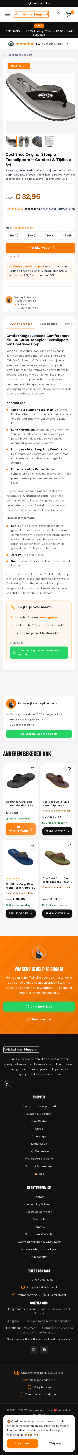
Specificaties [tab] (48, 324)
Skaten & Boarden (39, 1114)
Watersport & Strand (39, 1158)
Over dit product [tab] (21, 324)
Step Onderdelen (39, 1151)
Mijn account (39, 1257)
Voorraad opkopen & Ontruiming (39, 1242)
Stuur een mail (41, 1019)
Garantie (39, 1227)
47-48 (67, 235)
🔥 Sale (39, 1173)
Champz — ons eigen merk (39, 1106)
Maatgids (39, 1219)
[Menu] (7, 14)
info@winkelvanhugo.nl (42, 1287)
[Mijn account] (60, 14)
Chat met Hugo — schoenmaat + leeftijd (38, 652)
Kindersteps (39, 1143)
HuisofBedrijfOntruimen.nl (39, 1330)
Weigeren (55, 1443)
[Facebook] (44, 1350)
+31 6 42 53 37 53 (42, 1279)
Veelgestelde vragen (39, 1212)
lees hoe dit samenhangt (57, 1339)
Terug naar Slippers (20, 54)
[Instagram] (34, 1350)
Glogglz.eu (39, 1321)
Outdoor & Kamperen (39, 1166)
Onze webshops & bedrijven (39, 1249)
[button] (11, 141)
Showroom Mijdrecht (39, 1234)
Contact (39, 1197)
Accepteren (22, 1443)
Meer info (31, 1434)
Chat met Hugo (41, 1006)
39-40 (13, 235)
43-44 (49, 235)
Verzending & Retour (39, 1204)
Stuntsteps (39, 1136)
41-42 (31, 235)
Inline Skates (39, 1121)
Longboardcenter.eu (39, 1311)
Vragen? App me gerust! (41, 734)
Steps (39, 1128)
